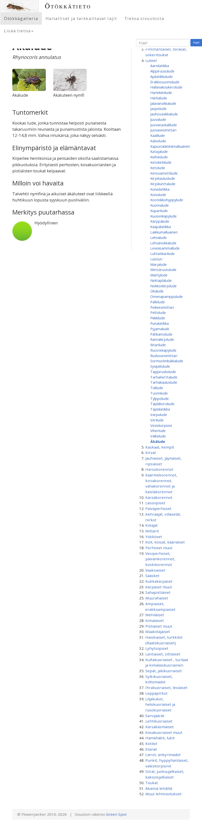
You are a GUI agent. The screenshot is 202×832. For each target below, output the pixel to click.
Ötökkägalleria (21, 18)
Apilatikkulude (161, 76)
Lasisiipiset (155, 502)
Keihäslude (159, 156)
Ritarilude (158, 344)
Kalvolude (158, 140)
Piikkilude (157, 317)
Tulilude (156, 387)
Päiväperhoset (158, 508)
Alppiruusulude (162, 71)
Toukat (151, 782)
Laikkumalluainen (164, 232)
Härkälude (158, 97)
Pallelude (157, 301)
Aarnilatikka (159, 65)
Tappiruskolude (163, 371)
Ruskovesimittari (163, 355)
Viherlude (158, 430)
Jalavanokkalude (163, 103)
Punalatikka (159, 323)
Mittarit (152, 530)
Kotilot (151, 743)
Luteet (151, 60)
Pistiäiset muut (158, 626)
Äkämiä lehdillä (158, 788)
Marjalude (158, 264)
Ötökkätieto (68, 6)
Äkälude (157, 441)
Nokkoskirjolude (163, 285)
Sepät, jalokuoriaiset (163, 670)
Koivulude (158, 194)
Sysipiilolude (160, 366)
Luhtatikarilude (162, 253)
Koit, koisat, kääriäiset (165, 542)
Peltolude (158, 312)
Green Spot (116, 814)
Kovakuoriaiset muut (163, 732)
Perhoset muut (158, 547)
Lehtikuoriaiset (158, 721)
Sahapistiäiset (157, 592)
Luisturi (156, 258)
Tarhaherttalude (163, 377)
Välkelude (158, 436)
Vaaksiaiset (155, 570)
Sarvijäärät (154, 715)
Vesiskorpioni (161, 425)
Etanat (151, 749)
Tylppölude (159, 398)
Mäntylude (159, 274)
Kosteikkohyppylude (166, 199)
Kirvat (150, 452)
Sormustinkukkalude (166, 360)
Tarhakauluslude (163, 382)
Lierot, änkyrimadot (163, 754)
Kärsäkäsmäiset (159, 726)
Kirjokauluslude (162, 178)
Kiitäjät (151, 525)
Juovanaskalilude (163, 124)
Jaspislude (158, 108)
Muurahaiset (156, 598)
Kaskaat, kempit (159, 447)
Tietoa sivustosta (144, 18)
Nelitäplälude (161, 280)
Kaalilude (157, 135)
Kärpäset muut (158, 586)
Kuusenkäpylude (163, 216)
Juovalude (158, 119)
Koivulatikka (159, 189)
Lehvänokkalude (163, 242)
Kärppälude (159, 221)
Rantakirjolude (162, 339)
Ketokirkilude (160, 162)
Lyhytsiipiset (156, 648)
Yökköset (153, 536)
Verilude (157, 419)
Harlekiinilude (161, 92)
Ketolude (157, 167)
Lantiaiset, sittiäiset (162, 653)
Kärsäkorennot (158, 497)
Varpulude (158, 414)
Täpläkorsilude (162, 403)
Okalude (157, 291)
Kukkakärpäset (158, 581)
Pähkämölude (161, 334)
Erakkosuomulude (164, 81)
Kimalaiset (154, 620)
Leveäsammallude (165, 248)
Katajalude (159, 151)
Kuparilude (159, 210)
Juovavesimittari (163, 129)
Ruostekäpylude (163, 350)
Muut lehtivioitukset (163, 793)
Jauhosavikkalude (164, 113)
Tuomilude (159, 393)
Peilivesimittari (162, 307)
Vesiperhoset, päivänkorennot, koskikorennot (160, 559)
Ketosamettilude (164, 173)
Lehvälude (158, 237)
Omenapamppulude (166, 296)
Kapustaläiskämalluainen (170, 146)
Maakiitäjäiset (157, 631)
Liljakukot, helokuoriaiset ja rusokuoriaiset (160, 704)
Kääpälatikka (160, 226)
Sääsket (152, 575)
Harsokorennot (159, 469)
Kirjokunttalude (162, 183)
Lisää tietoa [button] (17, 31)
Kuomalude (159, 205)
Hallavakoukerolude (166, 87)
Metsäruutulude (163, 269)
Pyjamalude (159, 328)
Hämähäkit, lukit (160, 737)
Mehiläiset (154, 614)
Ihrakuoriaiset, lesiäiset (166, 687)
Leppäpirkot (156, 693)
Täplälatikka (160, 409)
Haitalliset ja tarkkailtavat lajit (81, 18)
